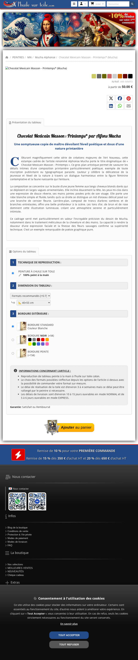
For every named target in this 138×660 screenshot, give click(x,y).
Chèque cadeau (16, 575)
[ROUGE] (43, 339)
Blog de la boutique (17, 527)
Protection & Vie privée (20, 534)
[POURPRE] (43, 344)
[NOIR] (30, 339)
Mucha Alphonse (45, 57)
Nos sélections (15, 564)
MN (29, 57)
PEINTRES (18, 57)
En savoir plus (69, 623)
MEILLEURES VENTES (20, 568)
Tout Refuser (69, 644)
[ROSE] (47, 344)
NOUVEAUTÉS (16, 571)
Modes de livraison (17, 541)
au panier (76, 427)
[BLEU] (38, 344)
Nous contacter (21, 488)
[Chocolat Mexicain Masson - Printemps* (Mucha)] (36, 68)
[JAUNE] (30, 344)
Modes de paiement (18, 538)
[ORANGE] (47, 339)
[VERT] (34, 344)
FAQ (10, 545)
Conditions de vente (18, 531)
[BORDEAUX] (38, 339)
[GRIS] (34, 339)
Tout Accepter (69, 635)
